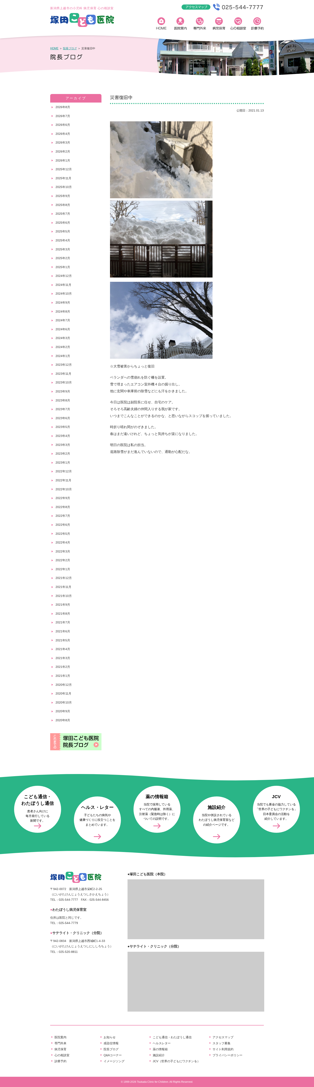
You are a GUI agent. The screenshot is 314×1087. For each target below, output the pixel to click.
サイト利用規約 (223, 1049)
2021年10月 (64, 596)
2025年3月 (63, 249)
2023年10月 (64, 382)
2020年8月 (63, 720)
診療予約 (257, 24)
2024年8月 (63, 311)
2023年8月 (63, 400)
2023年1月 (63, 462)
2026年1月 (63, 160)
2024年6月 (63, 329)
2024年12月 (64, 276)
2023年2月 (63, 453)
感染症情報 (111, 1043)
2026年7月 (63, 116)
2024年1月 (63, 356)
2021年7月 (63, 622)
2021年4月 (63, 649)
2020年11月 (63, 693)
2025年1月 (63, 267)
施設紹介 (159, 1055)
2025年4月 (63, 240)
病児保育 (218, 24)
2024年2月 (63, 347)
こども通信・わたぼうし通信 (172, 1037)
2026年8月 (63, 107)
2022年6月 (63, 524)
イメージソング (114, 1061)
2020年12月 (64, 684)
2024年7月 (63, 320)
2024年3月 (63, 338)
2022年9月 (63, 498)
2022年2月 (63, 560)
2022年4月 (63, 542)
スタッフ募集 (221, 1043)
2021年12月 (64, 578)
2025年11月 (63, 178)
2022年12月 (64, 471)
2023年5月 (63, 427)
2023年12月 (64, 364)
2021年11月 (63, 587)
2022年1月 (63, 569)
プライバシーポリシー (227, 1055)
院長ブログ (70, 48)
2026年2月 (63, 151)
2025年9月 (63, 196)
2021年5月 (63, 640)
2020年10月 (64, 702)
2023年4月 (63, 436)
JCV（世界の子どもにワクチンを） (176, 1061)
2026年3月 (63, 142)
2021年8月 (63, 613)
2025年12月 (64, 169)
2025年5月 (63, 231)
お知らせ (110, 1037)
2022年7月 (63, 515)
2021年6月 (63, 631)
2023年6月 (63, 418)
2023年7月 (63, 409)
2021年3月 (63, 658)
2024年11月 (63, 284)
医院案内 (180, 24)
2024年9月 (63, 302)
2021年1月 (63, 675)
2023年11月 (63, 373)
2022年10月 (64, 489)
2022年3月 (63, 551)
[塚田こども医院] (82, 26)
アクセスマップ (223, 1037)
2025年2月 (63, 258)
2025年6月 (63, 222)
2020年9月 (63, 711)
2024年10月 (64, 293)
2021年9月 (63, 604)
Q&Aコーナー (113, 1055)
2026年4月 (63, 133)
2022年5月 (63, 533)
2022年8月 (63, 507)
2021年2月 (63, 666)
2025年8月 (63, 205)
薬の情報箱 (160, 1049)
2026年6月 (63, 124)
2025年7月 (63, 213)
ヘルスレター (162, 1043)
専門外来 (199, 24)
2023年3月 (63, 445)
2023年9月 (63, 391)
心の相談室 (238, 24)
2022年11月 (63, 480)
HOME (161, 24)
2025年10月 (64, 187)
